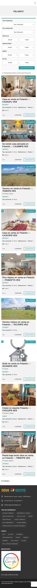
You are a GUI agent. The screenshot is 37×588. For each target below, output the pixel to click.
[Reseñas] (11, 560)
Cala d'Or (10, 534)
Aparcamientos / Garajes (23, 513)
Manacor (25, 537)
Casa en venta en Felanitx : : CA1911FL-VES (16, 100)
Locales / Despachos (19, 519)
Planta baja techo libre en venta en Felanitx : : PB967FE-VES (17, 456)
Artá (3, 534)
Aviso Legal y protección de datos (9, 574)
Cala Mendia (19, 534)
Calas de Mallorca (7, 537)
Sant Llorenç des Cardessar (10, 543)
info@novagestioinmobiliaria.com (12, 505)
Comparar (18, 115)
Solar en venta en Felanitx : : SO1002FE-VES (16, 364)
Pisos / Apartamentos (8, 522)
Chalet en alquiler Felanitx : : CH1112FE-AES (16, 409)
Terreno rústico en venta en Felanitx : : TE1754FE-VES (15, 323)
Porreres (5, 540)
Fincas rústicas (6, 519)
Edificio (30, 516)
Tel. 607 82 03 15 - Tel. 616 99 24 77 (13, 500)
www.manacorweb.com (7, 583)
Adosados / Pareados (8, 513)
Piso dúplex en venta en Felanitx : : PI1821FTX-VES (18, 278)
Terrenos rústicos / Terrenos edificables (13, 525)
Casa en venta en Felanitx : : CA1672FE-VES (16, 234)
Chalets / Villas (21, 516)
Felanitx (18, 537)
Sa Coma (24, 540)
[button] (18, 25)
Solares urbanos (21, 522)
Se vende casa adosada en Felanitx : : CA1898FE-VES (15, 145)
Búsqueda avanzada (26, 68)
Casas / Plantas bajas (8, 516)
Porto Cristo (14, 540)
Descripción (29, 115)
